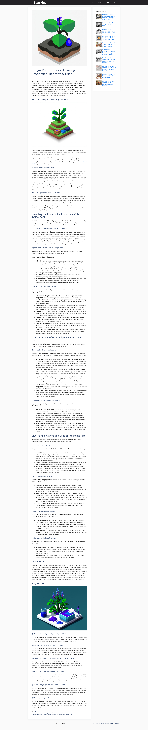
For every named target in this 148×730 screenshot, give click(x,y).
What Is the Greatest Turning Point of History (108, 24)
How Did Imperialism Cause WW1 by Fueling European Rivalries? (108, 83)
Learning (106, 2)
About (111, 723)
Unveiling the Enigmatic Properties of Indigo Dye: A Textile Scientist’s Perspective (54, 713)
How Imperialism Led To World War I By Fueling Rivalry (108, 75)
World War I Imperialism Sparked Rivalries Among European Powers (108, 52)
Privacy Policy (100, 723)
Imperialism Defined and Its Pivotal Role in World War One (108, 44)
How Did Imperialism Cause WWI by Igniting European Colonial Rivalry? (109, 68)
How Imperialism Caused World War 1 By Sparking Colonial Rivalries (108, 60)
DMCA (93, 723)
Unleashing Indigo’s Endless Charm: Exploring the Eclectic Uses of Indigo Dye (53, 714)
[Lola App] (40, 2)
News (99, 2)
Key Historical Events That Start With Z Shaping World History (109, 37)
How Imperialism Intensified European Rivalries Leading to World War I (108, 17)
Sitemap (107, 723)
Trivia (34, 711)
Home (93, 2)
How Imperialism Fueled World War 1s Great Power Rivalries (108, 31)
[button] (114, 2)
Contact (117, 723)
